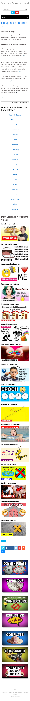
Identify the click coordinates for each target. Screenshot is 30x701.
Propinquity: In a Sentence (10, 304)
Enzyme (15, 145)
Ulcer (15, 204)
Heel (15, 179)
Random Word (16, 696)
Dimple (15, 184)
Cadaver (15, 209)
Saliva (15, 140)
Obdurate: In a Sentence (9, 444)
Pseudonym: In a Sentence (10, 284)
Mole (15, 174)
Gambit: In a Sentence (8, 483)
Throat (15, 194)
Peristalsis (15, 125)
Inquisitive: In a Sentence (9, 364)
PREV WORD (14, 103)
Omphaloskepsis (15, 115)
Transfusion (15, 130)
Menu (3, 17)
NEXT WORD (24, 103)
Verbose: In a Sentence (9, 244)
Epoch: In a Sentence (8, 384)
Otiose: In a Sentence (8, 520)
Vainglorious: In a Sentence (10, 264)
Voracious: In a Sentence (9, 224)
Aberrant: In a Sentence (9, 404)
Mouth (15, 164)
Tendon (15, 169)
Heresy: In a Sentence (8, 464)
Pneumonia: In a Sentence (10, 502)
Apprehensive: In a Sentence (10, 424)
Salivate (15, 189)
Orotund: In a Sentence (9, 324)
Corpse (15, 155)
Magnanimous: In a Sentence (11, 344)
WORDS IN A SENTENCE (8, 692)
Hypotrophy (15, 150)
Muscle (15, 135)
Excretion (15, 160)
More (3, 540)
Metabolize (15, 120)
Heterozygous (15, 199)
